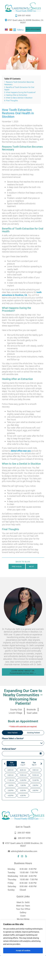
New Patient (13, 732)
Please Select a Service (12, 743)
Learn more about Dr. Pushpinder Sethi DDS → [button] (23, 671)
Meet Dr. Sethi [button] (23, 902)
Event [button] (23, 915)
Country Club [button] (16, 709)
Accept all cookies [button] (23, 950)
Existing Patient (33, 732)
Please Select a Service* (13, 738)
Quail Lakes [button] (32, 712)
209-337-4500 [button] (24, 15)
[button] (23, 7)
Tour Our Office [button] (23, 909)
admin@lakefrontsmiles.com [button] (24, 851)
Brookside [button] (31, 709)
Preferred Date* (9, 748)
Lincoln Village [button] (15, 712)
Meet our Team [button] (23, 905)
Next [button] (31, 566)
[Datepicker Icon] (41, 754)
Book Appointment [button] (33, 29)
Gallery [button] (23, 912)
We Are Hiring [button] (23, 919)
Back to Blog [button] (23, 562)
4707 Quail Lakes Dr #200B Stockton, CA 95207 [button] (25, 21)
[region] (23, 938)
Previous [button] (17, 566)
